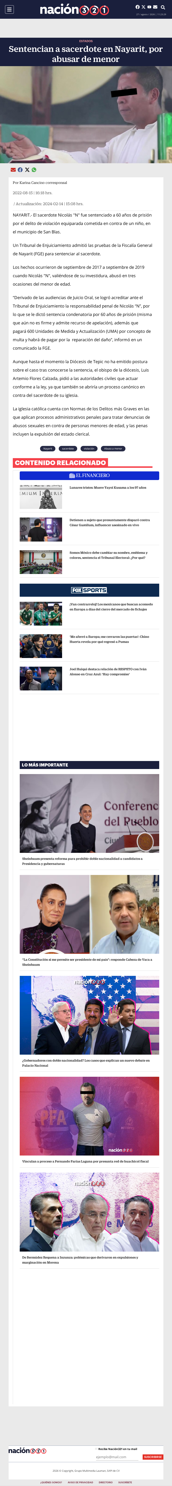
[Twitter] (144, 7)
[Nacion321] (74, 9)
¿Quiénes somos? (51, 1482)
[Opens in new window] (41, 497)
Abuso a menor (113, 448)
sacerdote (68, 448)
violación (89, 448)
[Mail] (155, 7)
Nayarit (47, 448)
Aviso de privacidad (80, 1482)
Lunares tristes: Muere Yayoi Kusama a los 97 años (108, 487)
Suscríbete (125, 1482)
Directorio (106, 1482)
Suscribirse (153, 1457)
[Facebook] (138, 7)
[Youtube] (150, 7)
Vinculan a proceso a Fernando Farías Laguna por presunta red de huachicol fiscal (85, 1161)
